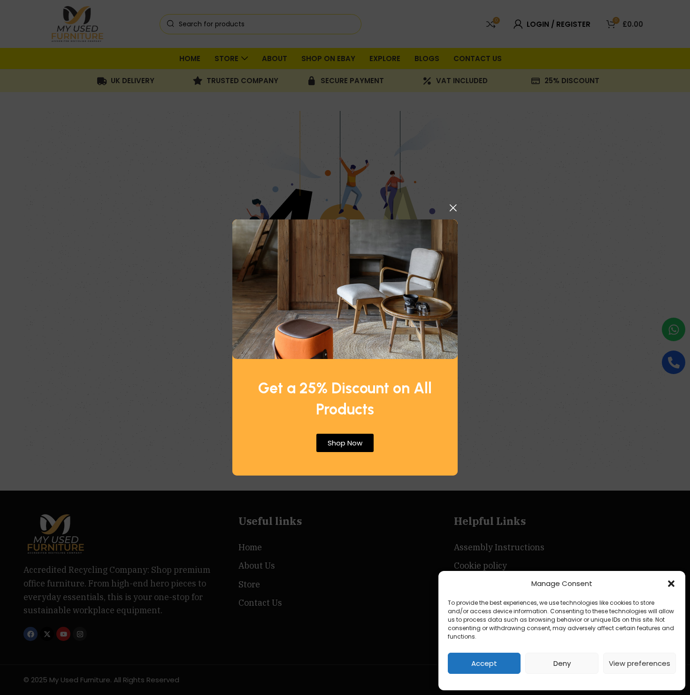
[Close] (453, 207)
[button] (671, 583)
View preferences (639, 663)
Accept (484, 663)
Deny (562, 663)
